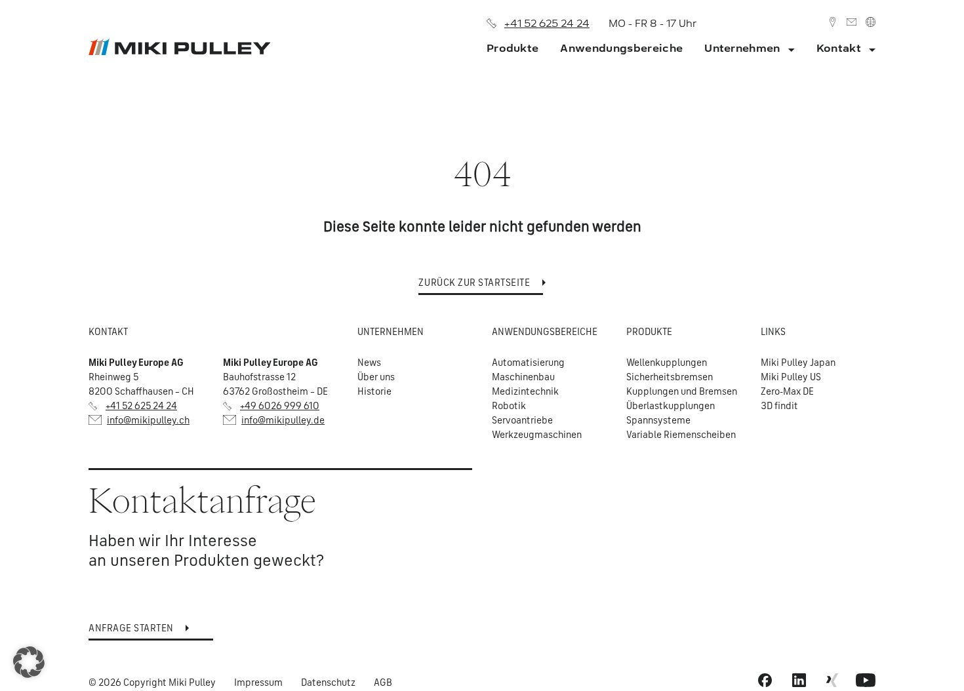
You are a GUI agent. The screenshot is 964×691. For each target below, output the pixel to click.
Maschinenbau (523, 376)
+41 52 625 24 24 (547, 23)
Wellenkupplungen (666, 362)
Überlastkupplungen (670, 405)
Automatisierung (528, 362)
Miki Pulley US (791, 376)
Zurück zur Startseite (474, 282)
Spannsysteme (658, 420)
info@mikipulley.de (283, 420)
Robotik (509, 405)
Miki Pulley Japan (798, 362)
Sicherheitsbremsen (669, 376)
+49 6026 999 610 (279, 405)
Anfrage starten (131, 628)
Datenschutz (328, 682)
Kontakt (832, 22)
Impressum (258, 682)
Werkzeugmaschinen (537, 434)
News (369, 362)
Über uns (376, 376)
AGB (383, 682)
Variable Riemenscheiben (681, 434)
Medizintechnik (525, 391)
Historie (374, 391)
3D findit (779, 405)
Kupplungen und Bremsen (681, 391)
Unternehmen (742, 47)
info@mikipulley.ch (148, 420)
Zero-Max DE (787, 391)
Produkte (513, 47)
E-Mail (851, 22)
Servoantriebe (522, 420)
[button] (29, 662)
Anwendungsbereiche (621, 47)
